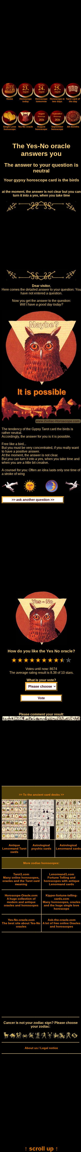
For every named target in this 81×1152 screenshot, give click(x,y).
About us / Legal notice (41, 1048)
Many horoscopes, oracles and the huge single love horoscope (61, 902)
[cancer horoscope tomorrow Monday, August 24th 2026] (41, 90)
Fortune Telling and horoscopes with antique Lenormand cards (61, 879)
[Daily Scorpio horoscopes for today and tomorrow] (50, 1037)
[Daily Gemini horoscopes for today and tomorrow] (19, 1037)
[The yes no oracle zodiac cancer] (25, 124)
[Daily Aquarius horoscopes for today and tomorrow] (68, 1037)
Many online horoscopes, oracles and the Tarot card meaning (21, 879)
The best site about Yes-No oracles (21, 923)
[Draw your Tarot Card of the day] (73, 96)
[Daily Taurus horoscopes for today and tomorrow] (12, 1037)
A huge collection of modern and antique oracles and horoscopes (21, 900)
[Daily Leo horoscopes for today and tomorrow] (31, 1037)
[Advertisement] (40, 42)
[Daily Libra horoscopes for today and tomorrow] (43, 1037)
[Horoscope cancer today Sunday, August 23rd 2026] (9, 96)
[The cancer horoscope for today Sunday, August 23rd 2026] (25, 90)
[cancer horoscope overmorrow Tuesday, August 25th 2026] (57, 90)
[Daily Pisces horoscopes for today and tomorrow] (74, 1037)
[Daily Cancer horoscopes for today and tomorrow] (25, 1037)
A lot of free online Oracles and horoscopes (61, 923)
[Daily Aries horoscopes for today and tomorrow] (6, 1037)
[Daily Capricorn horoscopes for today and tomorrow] (62, 1037)
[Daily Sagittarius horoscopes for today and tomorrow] (56, 1037)
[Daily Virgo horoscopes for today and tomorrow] (37, 1037)
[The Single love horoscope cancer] (9, 124)
